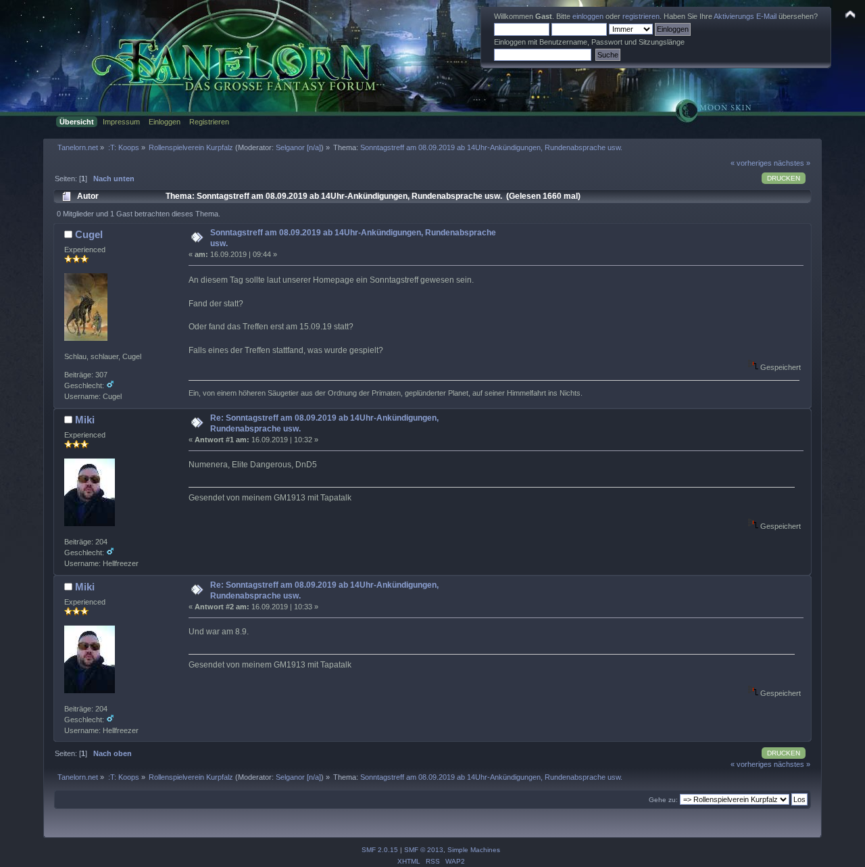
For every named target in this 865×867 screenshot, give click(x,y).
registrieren (641, 16)
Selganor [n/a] (298, 147)
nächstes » (792, 163)
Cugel (89, 234)
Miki (85, 419)
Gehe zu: (663, 799)
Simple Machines (473, 849)
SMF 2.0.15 (380, 849)
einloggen (587, 16)
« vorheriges (751, 163)
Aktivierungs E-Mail (745, 16)
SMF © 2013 (423, 849)
